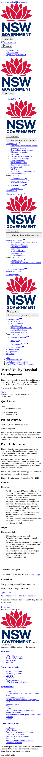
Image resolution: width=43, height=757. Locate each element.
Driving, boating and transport (22, 150)
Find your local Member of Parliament (20, 732)
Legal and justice (17, 167)
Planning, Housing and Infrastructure (20, 710)
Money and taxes (17, 253)
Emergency (15, 154)
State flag (9, 662)
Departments (7, 686)
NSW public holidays (19, 330)
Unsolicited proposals (14, 743)
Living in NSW (13, 144)
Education (9, 706)
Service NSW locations (14, 658)
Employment (15, 249)
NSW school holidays (19, 332)
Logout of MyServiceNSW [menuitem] (16, 55)
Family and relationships (20, 158)
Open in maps (6, 593)
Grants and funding (18, 161)
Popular (5, 651)
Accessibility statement (14, 674)
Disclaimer (10, 678)
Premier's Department (14, 712)
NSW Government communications (19, 741)
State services (11, 660)
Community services (18, 148)
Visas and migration (18, 173)
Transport (9, 717)
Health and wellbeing (19, 163)
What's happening (14, 319)
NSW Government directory (16, 682)
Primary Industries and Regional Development (23, 715)
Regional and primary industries (23, 171)
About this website (10, 667)
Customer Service (12, 704)
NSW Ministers (11, 730)
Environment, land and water (21, 156)
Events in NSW (16, 326)
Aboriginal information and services (24, 146)
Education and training (19, 152)
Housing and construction (20, 165)
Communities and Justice (15, 698)
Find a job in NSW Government (18, 736)
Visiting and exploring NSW (21, 328)
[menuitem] (12, 50)
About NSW (15, 321)
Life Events (15, 169)
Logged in (8, 46)
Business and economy (19, 245)
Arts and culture (17, 323)
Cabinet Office (11, 691)
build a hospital (35, 574)
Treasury (9, 719)
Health (8, 708)
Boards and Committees (15, 734)
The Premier (10, 728)
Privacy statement (12, 680)
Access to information (14, 671)
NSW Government (10, 723)
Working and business (15, 240)
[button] (10, 596)
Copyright (9, 676)
